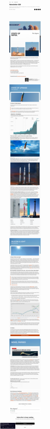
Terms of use (26, 425)
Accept (3, 427)
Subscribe (25, 423)
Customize (7, 427)
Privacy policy (30, 425)
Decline (12, 427)
